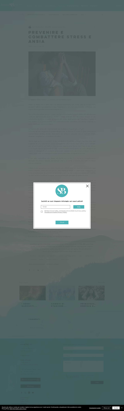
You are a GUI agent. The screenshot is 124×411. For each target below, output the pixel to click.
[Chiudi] (122, 408)
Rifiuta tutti (107, 408)
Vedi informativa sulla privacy (18, 409)
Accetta (116, 408)
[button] (87, 186)
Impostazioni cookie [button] (95, 408)
